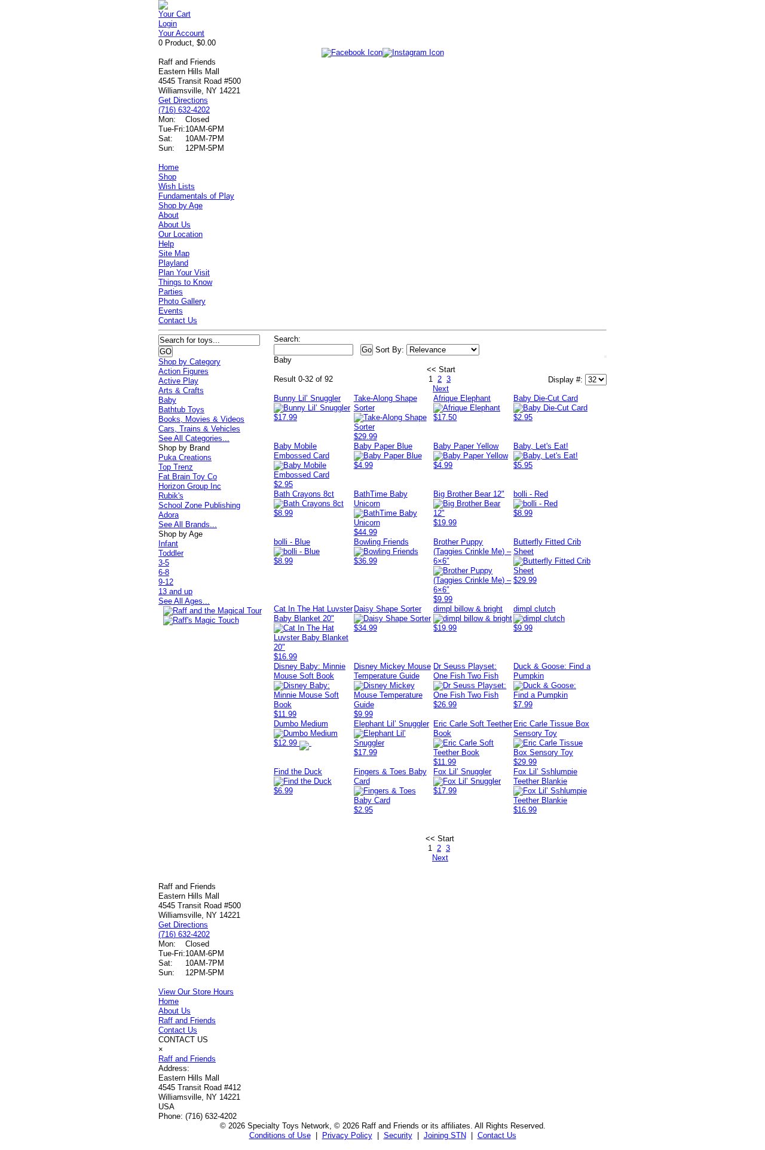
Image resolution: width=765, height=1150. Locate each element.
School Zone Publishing (199, 505)
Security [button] (398, 1135)
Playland (173, 262)
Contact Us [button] (497, 1135)
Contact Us (177, 320)
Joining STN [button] (445, 1135)
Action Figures (183, 371)
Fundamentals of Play (196, 195)
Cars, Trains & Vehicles (199, 428)
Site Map (173, 253)
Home (168, 167)
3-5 (163, 562)
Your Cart (174, 14)
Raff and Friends (187, 1020)
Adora (168, 514)
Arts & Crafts (181, 390)
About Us (174, 224)
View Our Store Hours (196, 991)
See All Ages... (184, 601)
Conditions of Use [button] (280, 1135)
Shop (167, 176)
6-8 (163, 572)
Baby (167, 399)
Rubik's (170, 495)
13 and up (175, 591)
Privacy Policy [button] (347, 1135)
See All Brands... (187, 524)
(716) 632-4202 (184, 109)
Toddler (170, 553)
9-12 (165, 581)
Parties (170, 291)
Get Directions (183, 100)
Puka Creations (185, 457)
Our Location (180, 234)
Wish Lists (176, 186)
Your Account (181, 33)
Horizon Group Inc (189, 486)
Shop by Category (189, 361)
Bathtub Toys (181, 409)
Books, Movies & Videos (201, 419)
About (168, 215)
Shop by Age (180, 205)
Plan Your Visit (184, 272)
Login (167, 23)
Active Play (178, 380)
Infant (168, 543)
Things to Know (185, 282)
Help (166, 243)
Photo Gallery (182, 301)
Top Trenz (175, 467)
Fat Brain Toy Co (187, 476)
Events (170, 310)
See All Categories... (194, 438)
